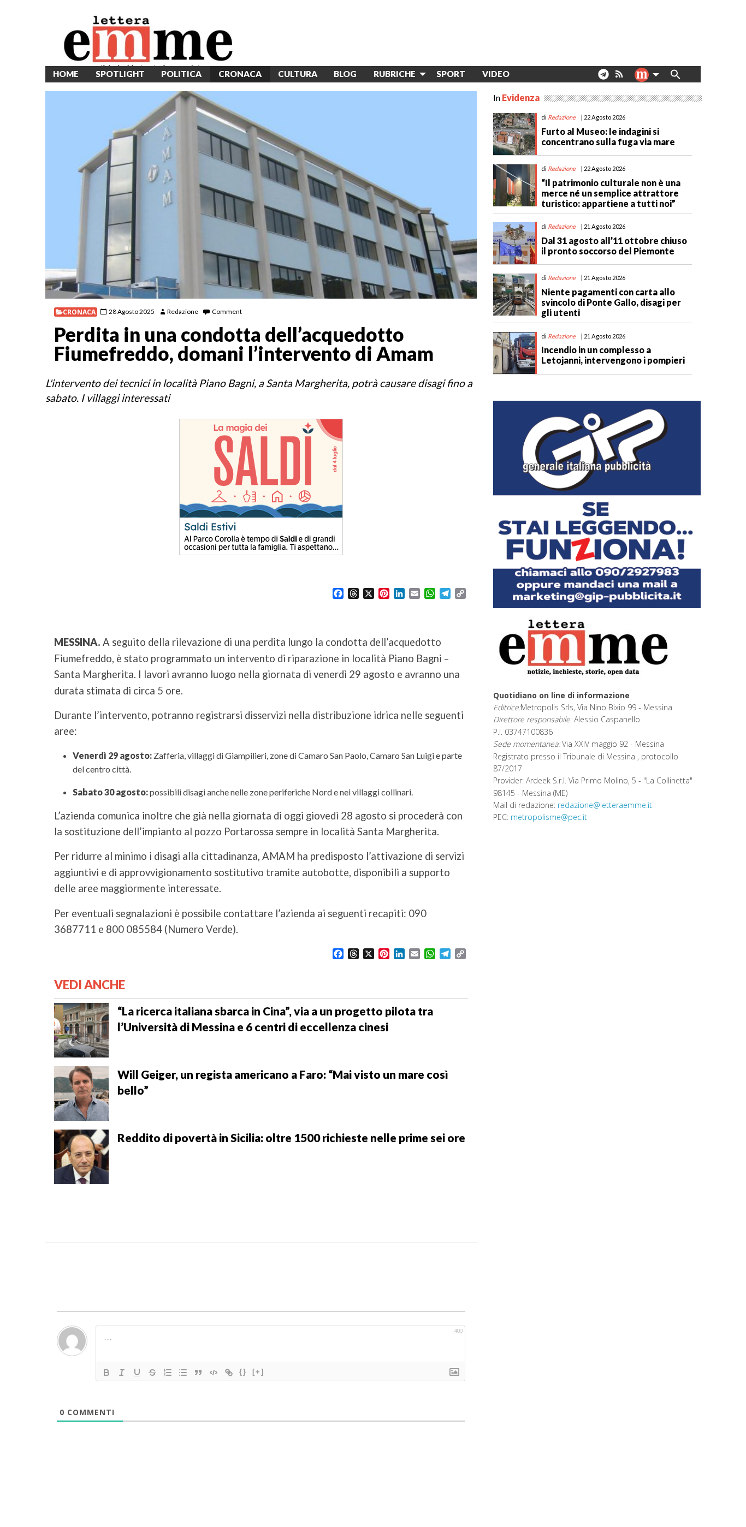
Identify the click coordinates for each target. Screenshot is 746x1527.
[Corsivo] (121, 1372)
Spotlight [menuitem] (120, 74)
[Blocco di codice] (213, 1372)
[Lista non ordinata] (183, 1372)
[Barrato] (152, 1372)
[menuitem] (526, 74)
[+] (258, 1372)
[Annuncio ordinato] (167, 1372)
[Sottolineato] (137, 1372)
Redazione (182, 311)
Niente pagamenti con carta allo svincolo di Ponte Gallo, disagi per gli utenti (611, 302)
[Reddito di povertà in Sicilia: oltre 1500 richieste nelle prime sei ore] (81, 1155)
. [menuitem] (603, 78)
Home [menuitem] (66, 74)
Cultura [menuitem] (297, 74)
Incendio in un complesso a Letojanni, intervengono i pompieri (613, 354)
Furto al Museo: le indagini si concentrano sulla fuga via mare (608, 136)
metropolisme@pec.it (549, 817)
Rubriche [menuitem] (395, 74)
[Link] (228, 1372)
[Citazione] (198, 1372)
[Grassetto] (106, 1372)
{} (243, 1372)
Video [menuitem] (496, 74)
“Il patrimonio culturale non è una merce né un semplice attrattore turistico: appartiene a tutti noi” (610, 193)
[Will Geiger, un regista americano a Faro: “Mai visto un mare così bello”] (81, 1092)
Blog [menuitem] (345, 74)
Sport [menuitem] (450, 74)
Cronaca (79, 312)
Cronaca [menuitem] (240, 74)
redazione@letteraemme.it (605, 805)
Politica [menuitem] (181, 74)
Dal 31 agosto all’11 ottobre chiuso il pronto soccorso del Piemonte (614, 245)
